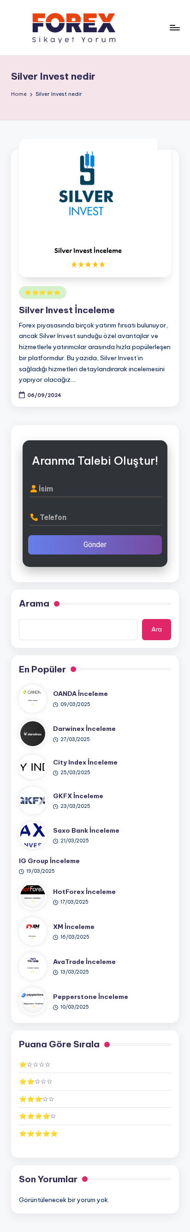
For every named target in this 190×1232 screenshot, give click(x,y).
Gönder (95, 544)
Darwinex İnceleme (84, 728)
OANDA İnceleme (80, 693)
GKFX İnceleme (78, 796)
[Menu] (174, 27)
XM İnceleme (74, 927)
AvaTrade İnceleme (84, 962)
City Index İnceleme (85, 762)
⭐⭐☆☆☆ (36, 1081)
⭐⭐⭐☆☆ (36, 1099)
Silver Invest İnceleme (67, 309)
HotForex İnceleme (84, 892)
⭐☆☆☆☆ (35, 1064)
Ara (156, 629)
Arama (34, 603)
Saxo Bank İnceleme (86, 830)
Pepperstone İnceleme (90, 997)
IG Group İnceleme (49, 861)
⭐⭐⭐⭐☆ (37, 1116)
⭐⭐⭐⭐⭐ (42, 292)
